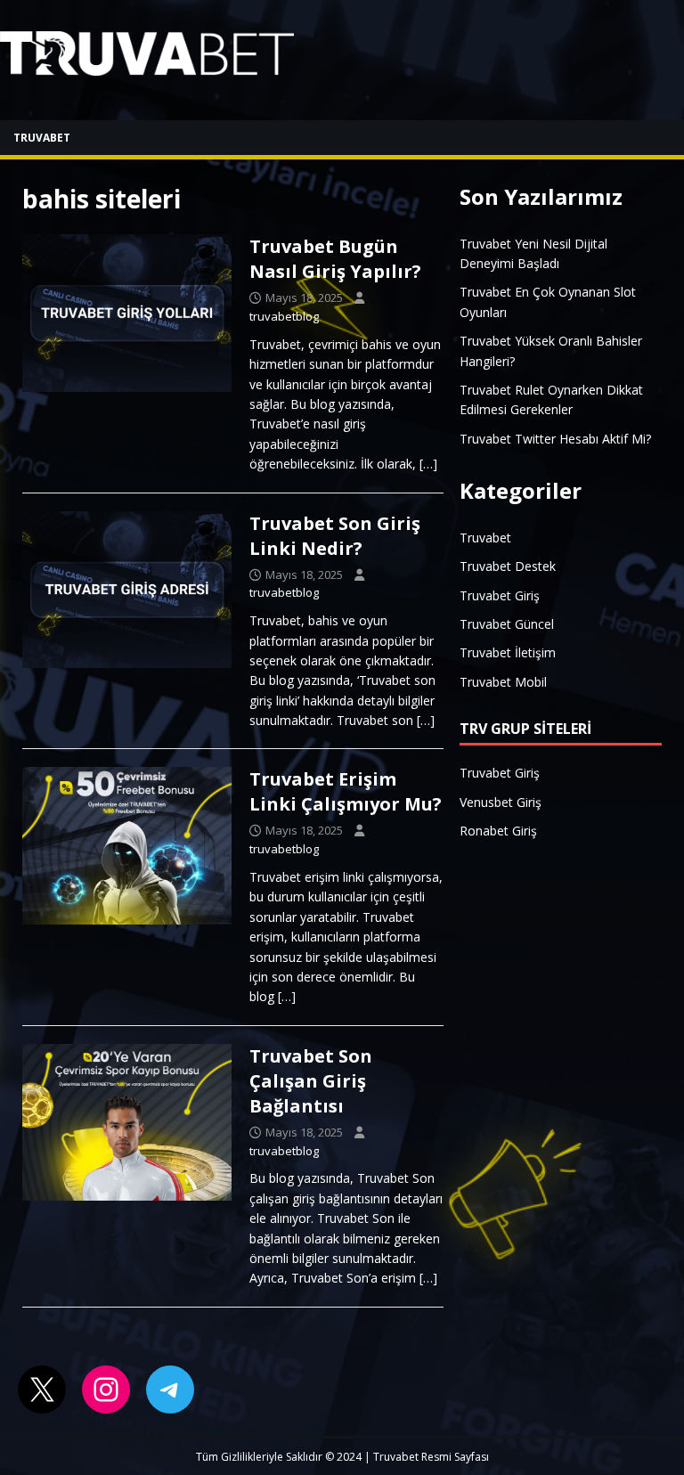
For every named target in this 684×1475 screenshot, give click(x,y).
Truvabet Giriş (500, 595)
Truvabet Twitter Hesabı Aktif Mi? (555, 438)
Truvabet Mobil (503, 681)
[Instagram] (106, 1389)
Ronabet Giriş (498, 830)
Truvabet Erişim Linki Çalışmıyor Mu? (345, 791)
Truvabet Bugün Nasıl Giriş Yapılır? (335, 258)
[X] (42, 1389)
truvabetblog (284, 316)
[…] (428, 463)
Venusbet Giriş (501, 802)
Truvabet (41, 137)
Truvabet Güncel (507, 623)
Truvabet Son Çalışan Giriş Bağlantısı (310, 1081)
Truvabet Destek (508, 566)
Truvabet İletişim (508, 652)
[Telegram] (170, 1389)
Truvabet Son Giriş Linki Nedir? (334, 535)
